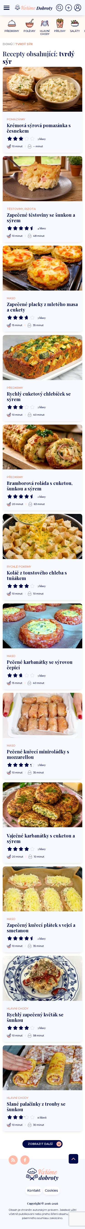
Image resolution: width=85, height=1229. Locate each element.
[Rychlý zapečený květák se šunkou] (42, 978)
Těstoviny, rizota (21, 209)
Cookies (51, 1190)
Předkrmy (15, 387)
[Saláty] (75, 23)
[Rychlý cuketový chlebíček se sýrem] (42, 357)
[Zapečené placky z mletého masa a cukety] (42, 268)
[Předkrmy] (12, 23)
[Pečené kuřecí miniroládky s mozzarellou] (42, 715)
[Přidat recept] (69, 7)
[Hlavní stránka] (42, 1175)
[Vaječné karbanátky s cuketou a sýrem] (42, 804)
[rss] (13, 1159)
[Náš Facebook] (24, 1159)
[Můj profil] (77, 7)
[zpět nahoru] (73, 1159)
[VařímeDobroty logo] (33, 8)
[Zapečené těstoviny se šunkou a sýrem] (42, 178)
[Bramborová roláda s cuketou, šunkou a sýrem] (42, 447)
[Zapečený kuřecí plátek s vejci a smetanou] (42, 888)
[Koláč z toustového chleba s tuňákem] (42, 536)
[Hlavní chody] (45, 23)
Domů (8, 44)
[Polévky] (30, 23)
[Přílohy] (60, 23)
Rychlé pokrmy (19, 566)
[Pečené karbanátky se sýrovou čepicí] (42, 625)
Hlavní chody (17, 1008)
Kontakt (33, 1190)
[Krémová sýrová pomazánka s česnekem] (42, 89)
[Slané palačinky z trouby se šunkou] (42, 1067)
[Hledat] (60, 7)
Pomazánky (16, 119)
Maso (11, 298)
